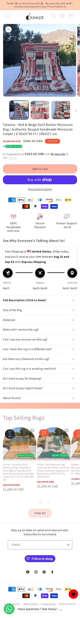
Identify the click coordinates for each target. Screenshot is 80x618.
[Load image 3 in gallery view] (60, 110)
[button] (7, 16)
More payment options (40, 189)
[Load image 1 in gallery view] (19, 110)
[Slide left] (4, 111)
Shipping (12, 158)
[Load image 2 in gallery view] (40, 110)
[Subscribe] (67, 544)
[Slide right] (75, 111)
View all (40, 513)
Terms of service (67, 604)
